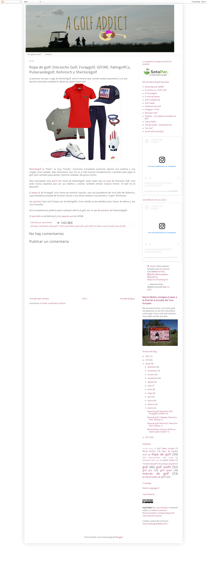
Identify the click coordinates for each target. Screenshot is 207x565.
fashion (72, 226)
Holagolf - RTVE (152, 109)
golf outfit (80, 226)
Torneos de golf (149, 463)
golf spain (166, 470)
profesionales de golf (154, 476)
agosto (151, 382)
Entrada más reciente (39, 298)
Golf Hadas (150, 103)
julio (150, 385)
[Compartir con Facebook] (69, 223)
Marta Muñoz (149, 451)
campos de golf (168, 463)
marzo (151, 400)
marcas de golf (108, 226)
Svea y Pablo (150, 121)
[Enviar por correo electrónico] (62, 223)
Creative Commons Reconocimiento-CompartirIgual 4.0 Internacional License (158, 513)
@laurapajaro (162, 274)
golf (145, 467)
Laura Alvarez (162, 507)
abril (150, 397)
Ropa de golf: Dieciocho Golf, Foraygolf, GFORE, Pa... (160, 412)
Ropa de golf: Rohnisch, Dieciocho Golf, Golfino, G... (162, 424)
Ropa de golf (120, 226)
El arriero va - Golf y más (156, 90)
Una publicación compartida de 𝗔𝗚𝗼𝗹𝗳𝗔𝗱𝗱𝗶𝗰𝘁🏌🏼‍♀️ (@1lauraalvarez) (169, 191)
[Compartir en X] (67, 223)
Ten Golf (149, 128)
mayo (150, 393)
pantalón (36, 216)
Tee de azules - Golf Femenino (158, 125)
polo (109, 180)
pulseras (105, 210)
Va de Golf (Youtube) (154, 131)
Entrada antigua (127, 298)
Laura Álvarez (148, 494)
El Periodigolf (151, 93)
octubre (151, 374)
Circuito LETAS (147, 448)
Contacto (48, 54)
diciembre (152, 367)
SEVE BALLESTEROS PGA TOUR (157, 457)
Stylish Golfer (169, 460)
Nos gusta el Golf (34, 54)
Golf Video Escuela (165, 448)
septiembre (153, 378)
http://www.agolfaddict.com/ (154, 523)
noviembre (153, 370)
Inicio (84, 298)
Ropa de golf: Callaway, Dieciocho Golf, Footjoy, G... (162, 418)
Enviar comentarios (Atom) (53, 303)
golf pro (147, 470)
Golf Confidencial (152, 99)
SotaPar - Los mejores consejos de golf (160, 117)
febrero (151, 404)
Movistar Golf (151, 113)
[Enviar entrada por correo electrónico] (58, 222)
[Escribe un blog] (64, 223)
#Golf (152, 266)
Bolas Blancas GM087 (154, 86)
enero (150, 408)
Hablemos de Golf (153, 106)
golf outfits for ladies (93, 226)
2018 (147, 363)
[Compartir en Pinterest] (71, 223)
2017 (147, 437)
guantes (37, 201)
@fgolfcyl (151, 274)
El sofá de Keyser (152, 96)
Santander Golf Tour (150, 460)
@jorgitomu (152, 277)
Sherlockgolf (35, 169)
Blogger (119, 537)
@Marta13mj (158, 271)
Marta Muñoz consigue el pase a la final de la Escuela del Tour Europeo (159, 300)
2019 (147, 360)
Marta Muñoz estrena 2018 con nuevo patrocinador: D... (161, 430)
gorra (54, 180)
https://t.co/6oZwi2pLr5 (157, 279)
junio (150, 389)
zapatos (65, 216)
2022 (147, 356)
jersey (34, 192)
